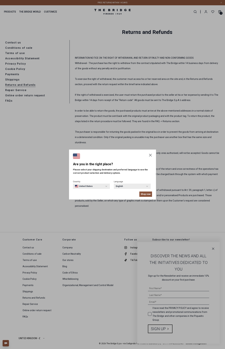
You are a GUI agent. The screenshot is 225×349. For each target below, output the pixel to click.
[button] (150, 155)
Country (76, 181)
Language (118, 181)
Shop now (146, 194)
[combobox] (84, 186)
